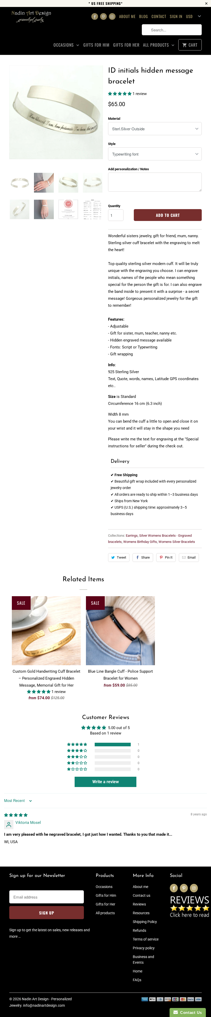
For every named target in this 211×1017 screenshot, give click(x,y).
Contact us (141, 895)
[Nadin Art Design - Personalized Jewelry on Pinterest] (103, 16)
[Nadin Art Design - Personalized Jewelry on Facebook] (94, 16)
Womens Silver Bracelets (177, 542)
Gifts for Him (96, 45)
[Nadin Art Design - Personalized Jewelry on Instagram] (112, 16)
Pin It (168, 557)
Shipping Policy (145, 922)
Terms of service (146, 939)
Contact (159, 16)
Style (112, 144)
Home (137, 971)
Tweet (121, 557)
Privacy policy (144, 948)
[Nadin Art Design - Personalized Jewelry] (31, 18)
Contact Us (190, 1012)
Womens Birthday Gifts (140, 542)
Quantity (114, 206)
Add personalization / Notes (128, 169)
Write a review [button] (105, 781)
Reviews (139, 904)
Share (145, 557)
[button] (120, 93)
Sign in (176, 16)
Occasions (64, 45)
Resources (141, 913)
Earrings (132, 535)
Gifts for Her (126, 45)
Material (114, 119)
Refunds (139, 930)
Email (192, 557)
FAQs (137, 980)
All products (156, 45)
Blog (143, 16)
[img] (16, 815)
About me (127, 16)
